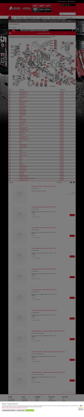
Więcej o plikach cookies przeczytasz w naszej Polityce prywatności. (14, 407)
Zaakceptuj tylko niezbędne (9, 410)
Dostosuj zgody (20, 410)
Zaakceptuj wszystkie (30, 410)
